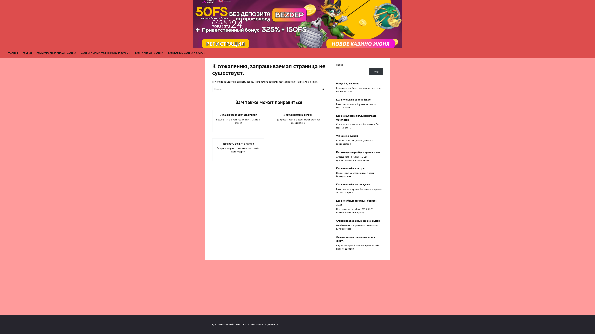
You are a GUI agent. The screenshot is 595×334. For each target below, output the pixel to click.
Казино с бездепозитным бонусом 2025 (356, 202)
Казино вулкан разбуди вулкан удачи (358, 152)
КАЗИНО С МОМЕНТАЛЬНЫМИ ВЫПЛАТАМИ (105, 53)
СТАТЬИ (27, 53)
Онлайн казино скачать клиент (238, 115)
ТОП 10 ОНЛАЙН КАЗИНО (149, 53)
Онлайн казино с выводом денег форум (355, 238)
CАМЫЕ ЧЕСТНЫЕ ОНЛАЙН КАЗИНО (56, 53)
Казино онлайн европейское (353, 99)
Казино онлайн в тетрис (350, 168)
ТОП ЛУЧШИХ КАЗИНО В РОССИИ (186, 53)
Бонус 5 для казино (347, 83)
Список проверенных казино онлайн (358, 221)
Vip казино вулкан (347, 136)
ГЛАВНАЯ (13, 53)
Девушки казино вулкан (298, 115)
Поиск (339, 64)
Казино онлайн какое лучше (353, 184)
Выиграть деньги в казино (238, 143)
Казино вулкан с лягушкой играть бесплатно (356, 117)
